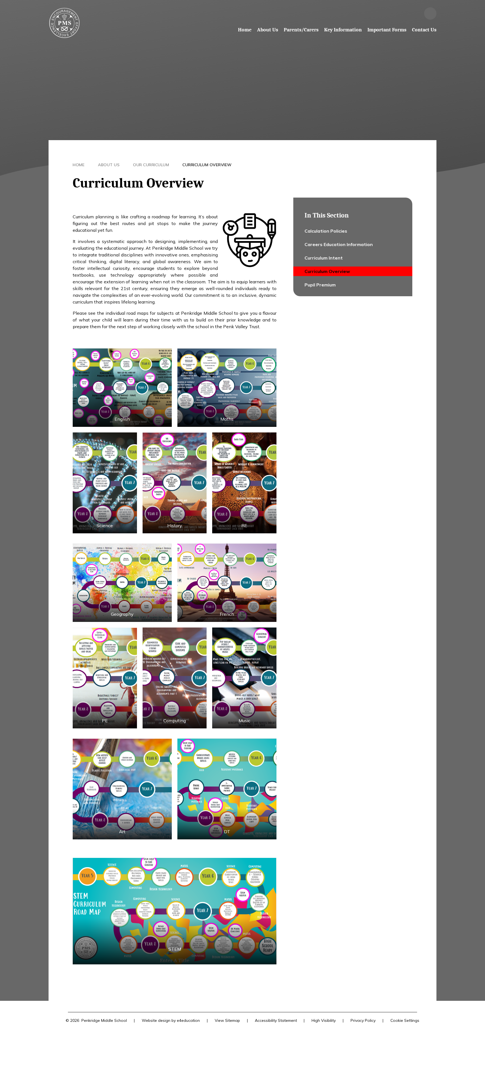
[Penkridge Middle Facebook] (415, 13)
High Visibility (324, 1020)
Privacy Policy (363, 1020)
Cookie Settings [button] (404, 1020)
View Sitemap (227, 1020)
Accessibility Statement (276, 1020)
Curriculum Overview (207, 164)
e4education (188, 1020)
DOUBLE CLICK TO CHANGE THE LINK (122, 387)
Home (78, 164)
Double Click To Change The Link (226, 387)
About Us (109, 164)
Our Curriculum (151, 164)
